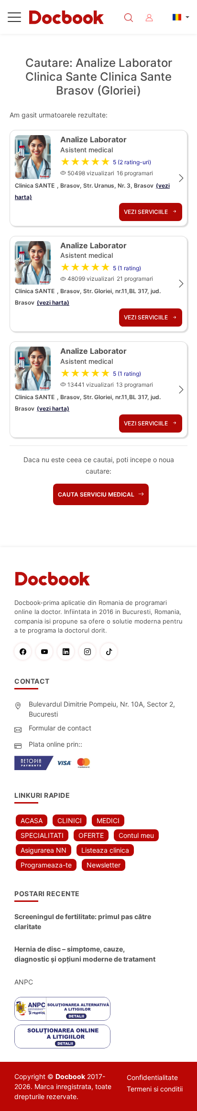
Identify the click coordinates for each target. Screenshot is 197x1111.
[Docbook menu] (14, 19)
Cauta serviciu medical (97, 494)
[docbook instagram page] (89, 651)
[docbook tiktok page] (111, 651)
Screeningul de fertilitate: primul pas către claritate (82, 921)
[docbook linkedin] (68, 651)
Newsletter (103, 865)
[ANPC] (62, 1009)
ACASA (32, 820)
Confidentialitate (152, 1077)
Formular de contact (60, 728)
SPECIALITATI (42, 835)
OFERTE (91, 835)
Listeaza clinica (105, 850)
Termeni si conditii (155, 1089)
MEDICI (108, 820)
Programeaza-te (46, 865)
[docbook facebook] (25, 651)
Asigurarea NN (43, 850)
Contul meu (136, 835)
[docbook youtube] (46, 651)
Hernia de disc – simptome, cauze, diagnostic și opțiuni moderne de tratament (84, 954)
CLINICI (69, 820)
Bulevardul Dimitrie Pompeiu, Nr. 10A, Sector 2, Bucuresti (102, 709)
